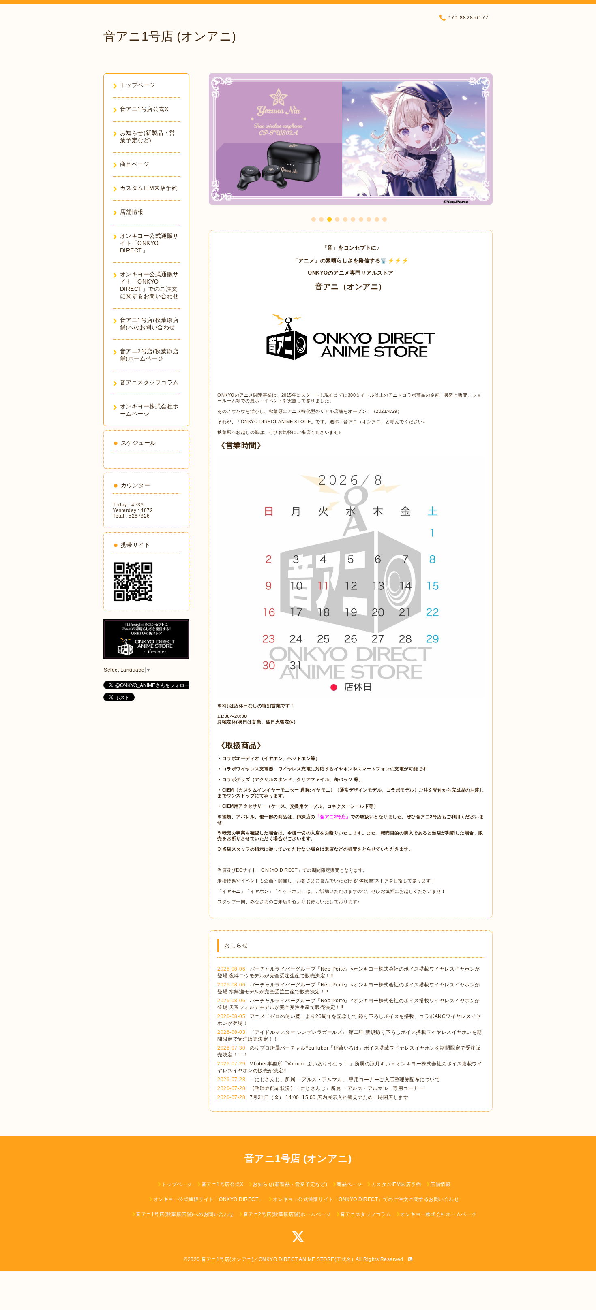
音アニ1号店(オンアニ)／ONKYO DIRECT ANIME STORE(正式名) (277, 1259)
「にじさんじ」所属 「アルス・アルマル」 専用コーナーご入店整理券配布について (345, 1079)
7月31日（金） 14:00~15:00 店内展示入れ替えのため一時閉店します (329, 1097)
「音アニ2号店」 (333, 816)
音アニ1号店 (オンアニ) (169, 36)
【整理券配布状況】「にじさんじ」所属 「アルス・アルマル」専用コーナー (337, 1088)
